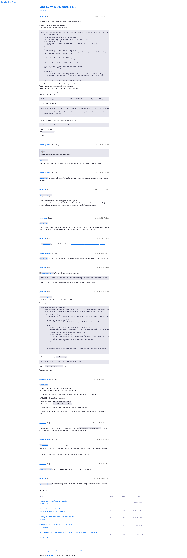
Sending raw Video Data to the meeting (53, 501)
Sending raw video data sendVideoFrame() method (57, 517)
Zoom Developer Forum (8, 2)
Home (41, 551)
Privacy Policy (79, 551)
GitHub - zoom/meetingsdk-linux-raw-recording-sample (88, 244)
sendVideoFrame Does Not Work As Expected (55, 524)
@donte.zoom (46, 244)
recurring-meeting (54, 511)
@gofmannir (44, 160)
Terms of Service (67, 551)
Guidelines (57, 551)
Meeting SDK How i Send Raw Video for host (55, 509)
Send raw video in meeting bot (57, 6)
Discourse (50, 555)
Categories (48, 551)
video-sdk (62, 511)
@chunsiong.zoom (48, 131)
